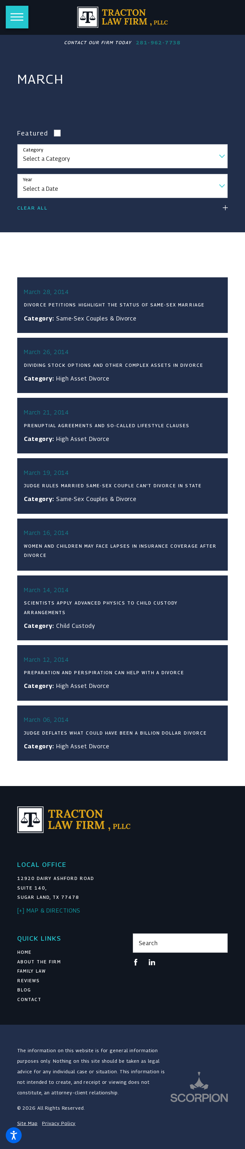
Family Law (31, 971)
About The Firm (39, 961)
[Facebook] (135, 962)
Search (148, 943)
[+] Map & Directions (49, 910)
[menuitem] (65, 952)
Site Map (27, 1123)
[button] (14, 1135)
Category (33, 149)
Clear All (32, 208)
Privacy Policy (59, 1123)
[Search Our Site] (219, 943)
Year (27, 179)
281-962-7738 (158, 43)
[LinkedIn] (152, 962)
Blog (24, 989)
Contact (29, 999)
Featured (32, 133)
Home (24, 952)
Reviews (28, 980)
